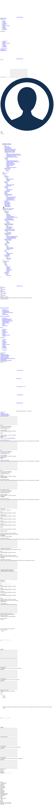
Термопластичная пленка (11, 237)
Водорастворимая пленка (9, 219)
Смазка (8, 249)
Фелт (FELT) (9, 226)
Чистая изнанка (9, 218)
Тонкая (8, 221)
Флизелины (7, 211)
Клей (8, 246)
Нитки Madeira (7, 205)
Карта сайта (5, 29)
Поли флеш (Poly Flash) (11, 199)
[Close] (8, 420)
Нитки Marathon (7, 203)
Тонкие (8, 180)
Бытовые (8, 254)
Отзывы (4, 24)
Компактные (7, 146)
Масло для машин (10, 247)
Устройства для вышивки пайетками (13, 154)
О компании (5, 23)
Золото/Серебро (9, 189)
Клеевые (8, 214)
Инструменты (7, 255)
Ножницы (8, 259)
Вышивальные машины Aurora (10, 149)
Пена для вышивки (8, 239)
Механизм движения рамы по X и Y (13, 161)
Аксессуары (9, 258)
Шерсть (6, 193)
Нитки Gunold (7, 202)
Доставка (4, 20)
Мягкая (8, 241)
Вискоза (6, 181)
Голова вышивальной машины (12, 160)
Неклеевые (9, 215)
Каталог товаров (3, 18)
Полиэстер (6, 176)
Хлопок (6, 192)
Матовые (8, 179)
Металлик (6, 186)
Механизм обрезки (10, 162)
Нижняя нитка (7, 191)
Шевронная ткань (10, 227)
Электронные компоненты (11, 167)
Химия (6, 243)
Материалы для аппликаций (10, 229)
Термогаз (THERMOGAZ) (11, 238)
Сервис (4, 26)
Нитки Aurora (7, 204)
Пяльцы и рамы (7, 168)
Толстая (8, 222)
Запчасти (6, 157)
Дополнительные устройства (10, 151)
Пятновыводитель (10, 248)
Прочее (8, 166)
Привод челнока (10, 165)
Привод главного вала (11, 163)
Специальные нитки (8, 194)
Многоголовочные (8, 148)
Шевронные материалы (9, 223)
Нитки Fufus (7, 201)
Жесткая (8, 242)
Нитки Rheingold (8, 206)
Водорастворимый (10, 216)
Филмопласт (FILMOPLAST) (12, 217)
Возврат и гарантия (6, 25)
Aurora (8, 171)
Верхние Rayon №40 (10, 184)
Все (5, 145)
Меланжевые (9, 185)
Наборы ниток (9, 269)
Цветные (8, 190)
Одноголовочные (8, 147)
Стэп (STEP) (9, 228)
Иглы (6, 250)
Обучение (4, 27)
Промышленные (10, 253)
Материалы (7, 272)
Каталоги (6, 200)
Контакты (4, 22)
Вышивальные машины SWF (10, 150)
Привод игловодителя (11, 164)
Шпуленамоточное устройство (12, 156)
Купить (2, 649)
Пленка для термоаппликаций (12, 236)
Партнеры (4, 28)
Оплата (4, 21)
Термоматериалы (8, 233)
